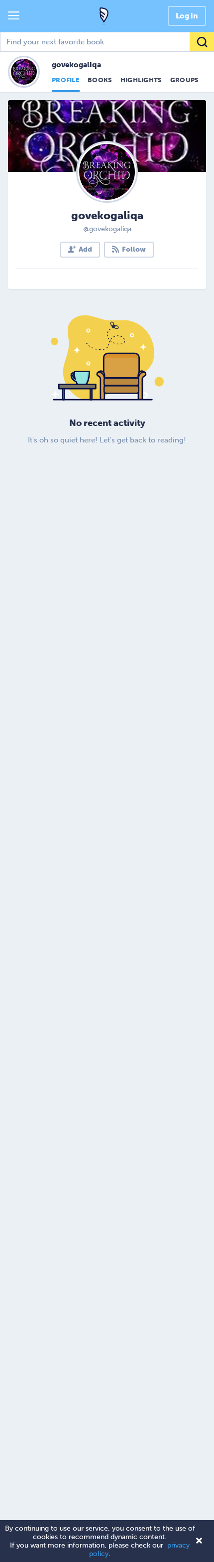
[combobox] (107, 42)
